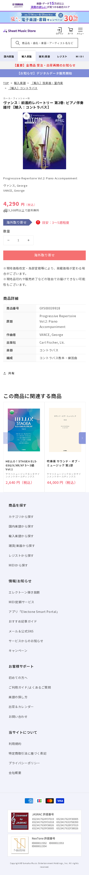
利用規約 (15, 743)
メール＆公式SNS (21, 631)
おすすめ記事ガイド (23, 621)
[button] (80, 29)
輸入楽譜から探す (21, 536)
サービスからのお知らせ (26, 641)
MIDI (80, 56)
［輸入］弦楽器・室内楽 (47, 83)
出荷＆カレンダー (21, 706)
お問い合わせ (18, 716)
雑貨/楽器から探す (22, 545)
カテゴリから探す (21, 516)
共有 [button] (11, 373)
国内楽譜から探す (21, 526)
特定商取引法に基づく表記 (27, 753)
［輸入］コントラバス (23, 88)
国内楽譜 (9, 56)
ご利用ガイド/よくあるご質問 (30, 687)
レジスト (62, 56)
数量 (6, 231)
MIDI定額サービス (21, 602)
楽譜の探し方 (18, 697)
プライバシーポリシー (24, 763)
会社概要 (15, 772)
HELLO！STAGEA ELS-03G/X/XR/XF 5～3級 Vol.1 (21, 465)
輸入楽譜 (27, 56)
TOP (6, 83)
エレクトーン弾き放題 (24, 592)
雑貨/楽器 (44, 56)
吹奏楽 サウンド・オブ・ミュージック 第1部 (63, 463)
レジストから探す (21, 555)
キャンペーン (18, 650)
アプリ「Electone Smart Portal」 (34, 611)
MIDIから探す (18, 565)
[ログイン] (59, 29)
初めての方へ (18, 677)
